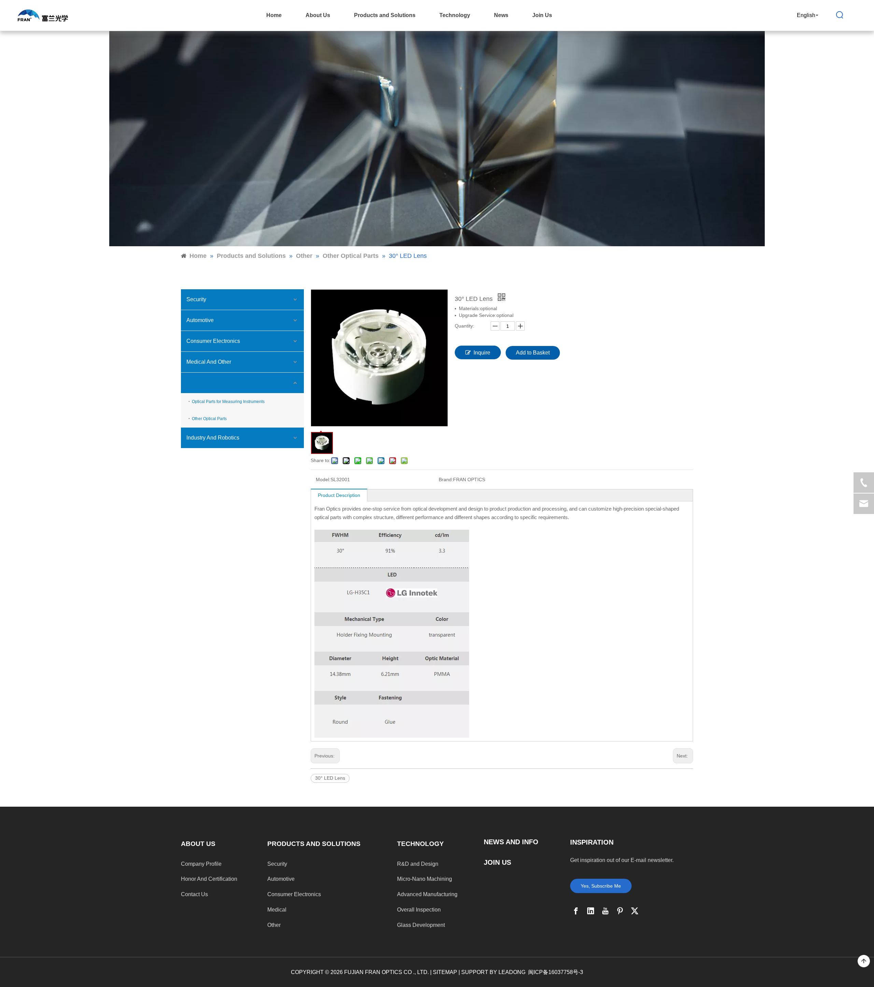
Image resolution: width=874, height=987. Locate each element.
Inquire (482, 353)
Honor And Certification (209, 879)
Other (193, 383)
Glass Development (421, 925)
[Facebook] (576, 911)
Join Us (542, 15)
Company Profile (201, 864)
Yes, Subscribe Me (601, 886)
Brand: (446, 479)
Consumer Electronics (213, 341)
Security (196, 299)
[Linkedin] (590, 911)
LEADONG (511, 972)
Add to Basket (533, 353)
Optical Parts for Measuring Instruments (228, 401)
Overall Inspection (419, 910)
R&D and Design (417, 864)
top (864, 961)
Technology (454, 15)
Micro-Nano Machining (424, 879)
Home (274, 15)
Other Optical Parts (209, 418)
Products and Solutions (384, 15)
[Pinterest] (620, 911)
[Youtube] (605, 911)
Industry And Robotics (212, 438)
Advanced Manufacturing (427, 894)
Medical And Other (208, 362)
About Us (318, 15)
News (501, 15)
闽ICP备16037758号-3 (555, 972)
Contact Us (194, 894)
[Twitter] (634, 911)
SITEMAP (445, 972)
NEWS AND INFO (511, 842)
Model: (323, 479)
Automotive (200, 320)
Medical (276, 910)
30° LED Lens (330, 778)
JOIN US (497, 862)
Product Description (339, 495)
